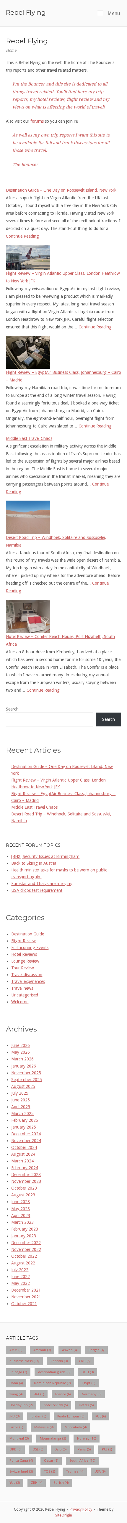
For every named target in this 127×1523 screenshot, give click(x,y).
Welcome (19, 1001)
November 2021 (26, 1297)
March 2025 (22, 1113)
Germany (91, 1394)
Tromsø (74, 1471)
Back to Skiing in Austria (33, 863)
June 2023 (20, 1201)
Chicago (18, 1372)
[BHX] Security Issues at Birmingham (45, 856)
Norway (86, 1438)
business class (24, 1361)
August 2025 (23, 1086)
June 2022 (20, 1276)
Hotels (86, 1405)
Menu (113, 13)
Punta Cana (21, 1460)
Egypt (88, 1383)
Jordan (38, 1416)
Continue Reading (22, 236)
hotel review (56, 1405)
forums (37, 121)
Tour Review (22, 968)
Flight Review (23, 940)
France (63, 1394)
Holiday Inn (20, 1405)
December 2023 (26, 1174)
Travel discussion (26, 974)
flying (15, 1394)
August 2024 (23, 1154)
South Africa (82, 1460)
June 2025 (20, 1100)
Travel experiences (28, 981)
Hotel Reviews (24, 954)
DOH (88, 1372)
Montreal (19, 1438)
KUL (100, 1416)
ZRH (36, 1483)
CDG (84, 1361)
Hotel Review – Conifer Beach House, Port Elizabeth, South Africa (60, 640)
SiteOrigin (63, 1515)
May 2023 (20, 1208)
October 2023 (24, 1188)
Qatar (51, 1460)
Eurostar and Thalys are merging (42, 883)
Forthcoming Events (29, 947)
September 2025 (26, 1079)
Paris (84, 1449)
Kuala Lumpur (70, 1416)
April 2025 (20, 1106)
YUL (14, 1483)
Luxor (16, 1427)
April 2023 (20, 1215)
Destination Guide (27, 934)
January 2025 (23, 1127)
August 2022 (23, 1263)
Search (12, 709)
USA (100, 1471)
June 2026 (20, 1045)
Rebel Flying (26, 12)
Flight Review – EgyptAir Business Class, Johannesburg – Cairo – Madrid (63, 376)
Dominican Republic (52, 1383)
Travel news (22, 988)
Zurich (61, 1483)
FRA (39, 1394)
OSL (37, 1449)
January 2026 (23, 1066)
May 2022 (20, 1283)
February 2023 (24, 1229)
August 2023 (23, 1195)
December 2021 (26, 1290)
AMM (15, 1350)
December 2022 (26, 1242)
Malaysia (43, 1427)
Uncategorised (24, 995)
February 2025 (24, 1120)
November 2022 (26, 1249)
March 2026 (22, 1059)
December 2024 (26, 1133)
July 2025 (19, 1093)
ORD (15, 1449)
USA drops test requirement (36, 890)
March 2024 (22, 1161)
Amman (42, 1350)
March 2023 (22, 1222)
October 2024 (24, 1147)
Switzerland (21, 1471)
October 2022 (24, 1256)
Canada (59, 1361)
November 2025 (26, 1072)
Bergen (96, 1350)
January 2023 (23, 1235)
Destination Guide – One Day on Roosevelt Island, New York (61, 190)
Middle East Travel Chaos (29, 438)
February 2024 (24, 1167)
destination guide (54, 1372)
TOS (49, 1471)
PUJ (107, 1449)
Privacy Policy (81, 1509)
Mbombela (76, 1427)
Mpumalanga (53, 1438)
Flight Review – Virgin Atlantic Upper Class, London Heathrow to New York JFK (63, 277)
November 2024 (26, 1140)
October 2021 (24, 1303)
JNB (14, 1416)
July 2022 (19, 1269)
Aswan (69, 1350)
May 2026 (20, 1052)
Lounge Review (25, 961)
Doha (16, 1383)
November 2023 (26, 1181)
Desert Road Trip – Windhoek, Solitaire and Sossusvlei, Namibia (56, 541)
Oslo (60, 1449)
